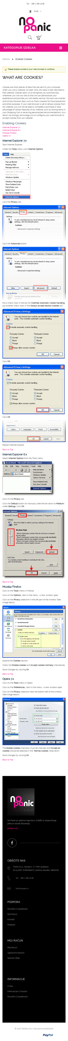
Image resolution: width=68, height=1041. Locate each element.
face (12, 842)
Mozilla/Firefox (9, 133)
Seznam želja (13, 958)
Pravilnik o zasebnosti (17, 909)
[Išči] (30, 38)
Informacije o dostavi (17, 991)
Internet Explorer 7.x (11, 127)
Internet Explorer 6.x (11, 130)
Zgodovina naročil (15, 953)
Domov (6, 59)
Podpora (11, 925)
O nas (10, 986)
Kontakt (11, 919)
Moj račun (12, 914)
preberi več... (13, 828)
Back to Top (7, 449)
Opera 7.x (6, 136)
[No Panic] (34, 25)
